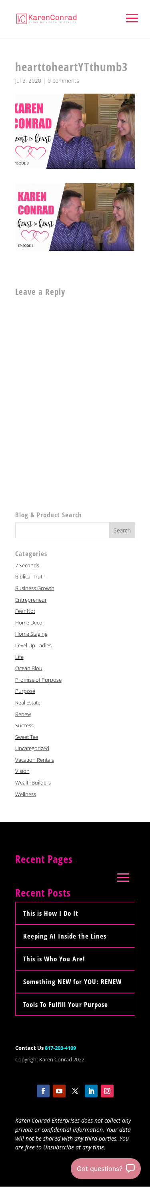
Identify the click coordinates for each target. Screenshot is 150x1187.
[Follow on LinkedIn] (91, 1091)
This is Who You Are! (54, 958)
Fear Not (25, 611)
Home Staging (31, 633)
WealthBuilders (33, 782)
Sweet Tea (26, 737)
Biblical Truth (30, 576)
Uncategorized (32, 748)
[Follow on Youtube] (59, 1091)
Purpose (25, 691)
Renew (23, 714)
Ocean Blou (28, 668)
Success (24, 725)
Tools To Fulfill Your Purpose (65, 1004)
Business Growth (34, 588)
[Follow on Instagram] (107, 1091)
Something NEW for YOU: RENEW (72, 981)
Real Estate (27, 702)
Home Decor (29, 622)
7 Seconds (27, 565)
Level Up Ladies (33, 645)
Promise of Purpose (38, 679)
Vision (22, 771)
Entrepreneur (31, 599)
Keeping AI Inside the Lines (64, 936)
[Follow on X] (75, 1091)
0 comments (63, 80)
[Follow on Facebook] (43, 1091)
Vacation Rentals (34, 759)
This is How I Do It (50, 913)
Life (19, 657)
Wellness (25, 794)
